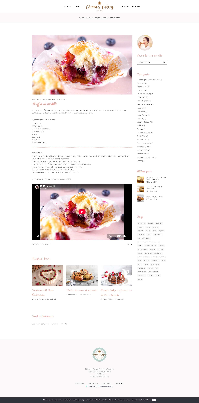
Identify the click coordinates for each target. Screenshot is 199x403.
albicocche (141, 223)
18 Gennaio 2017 (151, 182)
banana (148, 227)
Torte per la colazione (145, 157)
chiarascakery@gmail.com (99, 376)
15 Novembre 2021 (72, 294)
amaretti (159, 223)
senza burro (142, 272)
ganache (152, 249)
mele (139, 257)
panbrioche (155, 260)
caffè (154, 231)
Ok (154, 400)
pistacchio (141, 268)
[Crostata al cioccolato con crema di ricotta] (140, 179)
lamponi (160, 249)
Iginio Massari (142, 115)
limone (140, 253)
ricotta (150, 268)
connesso (44, 324)
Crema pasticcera (150, 245)
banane (155, 227)
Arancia (140, 227)
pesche (146, 264)
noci (139, 260)
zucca (140, 279)
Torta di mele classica (154, 197)
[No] (196, 400)
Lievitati (140, 118)
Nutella (146, 260)
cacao (148, 231)
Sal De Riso (141, 136)
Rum (157, 268)
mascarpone (158, 253)
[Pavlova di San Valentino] (47, 275)
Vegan (139, 161)
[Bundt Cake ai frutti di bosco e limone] (116, 275)
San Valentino (142, 140)
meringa (146, 257)
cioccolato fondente (145, 242)
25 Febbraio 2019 (38, 99)
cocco (157, 242)
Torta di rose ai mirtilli (81, 290)
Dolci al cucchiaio (143, 94)
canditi (161, 231)
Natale (139, 126)
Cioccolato (157, 234)
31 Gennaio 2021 (106, 299)
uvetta (150, 275)
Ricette (88, 18)
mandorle (148, 253)
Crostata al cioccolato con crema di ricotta (156, 178)
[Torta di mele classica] (140, 198)
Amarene (150, 223)
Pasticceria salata (143, 133)
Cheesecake (141, 87)
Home (81, 18)
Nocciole (162, 257)
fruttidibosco (142, 249)
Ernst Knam (141, 97)
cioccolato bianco (144, 238)
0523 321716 (99, 374)
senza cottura (153, 272)
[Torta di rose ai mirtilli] (82, 275)
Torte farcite (141, 154)
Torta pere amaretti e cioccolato (154, 188)
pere (139, 264)
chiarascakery (50, 99)
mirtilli (48, 244)
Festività (140, 108)
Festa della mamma (144, 104)
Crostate (140, 90)
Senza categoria (143, 147)
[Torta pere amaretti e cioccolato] (140, 188)
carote (149, 234)
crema (140, 245)
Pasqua (140, 129)
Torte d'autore (142, 150)
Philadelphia (155, 264)
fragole (161, 245)
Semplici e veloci (100, 18)
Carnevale (140, 83)
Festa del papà (142, 101)
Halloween (141, 111)
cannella (141, 234)
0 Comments (36, 244)
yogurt (157, 275)
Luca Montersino (143, 122)
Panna (163, 260)
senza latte (141, 275)
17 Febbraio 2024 (38, 299)
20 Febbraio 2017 (152, 199)
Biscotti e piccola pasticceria (147, 80)
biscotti (140, 231)
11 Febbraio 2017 (152, 191)
